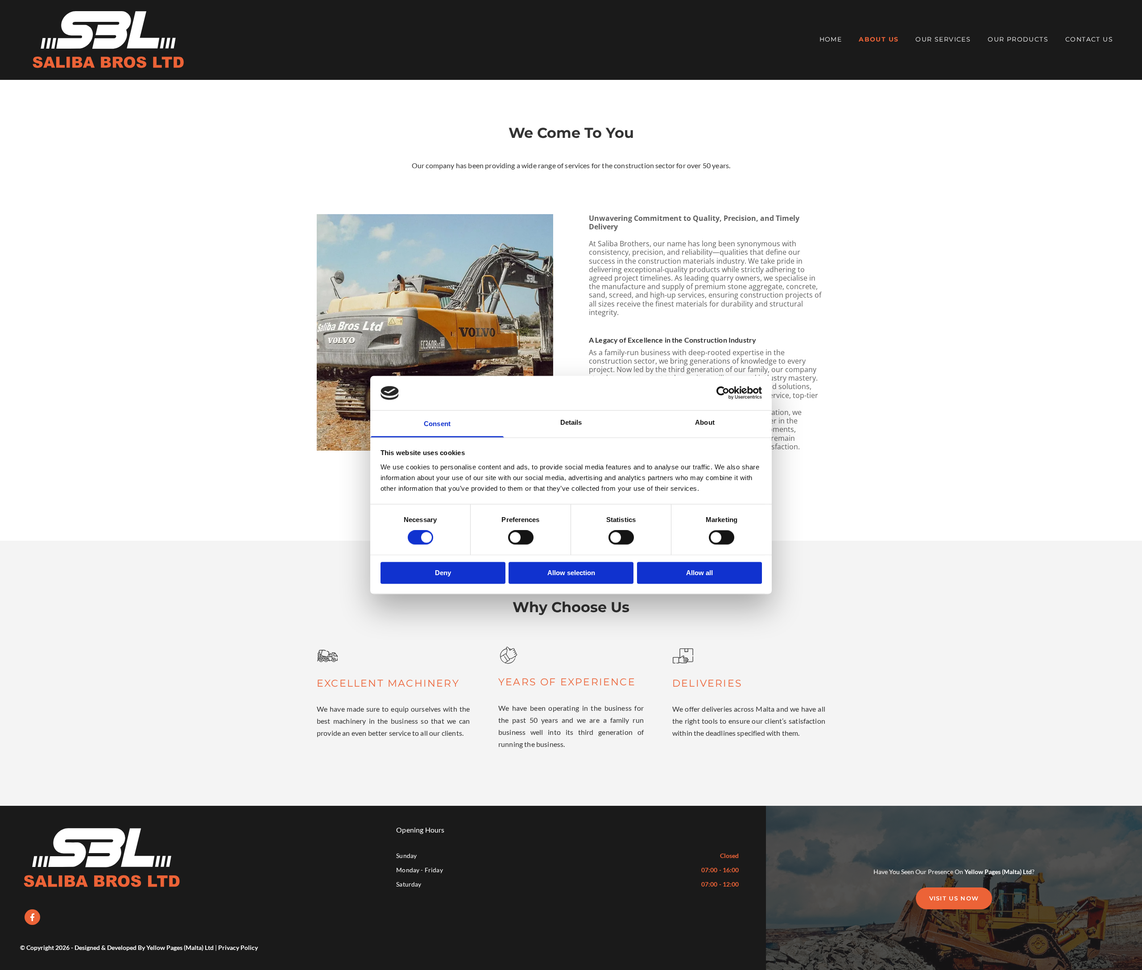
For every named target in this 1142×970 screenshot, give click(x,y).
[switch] (521, 538)
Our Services (943, 39)
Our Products (1018, 39)
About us (878, 39)
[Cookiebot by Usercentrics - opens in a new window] (723, 393)
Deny (443, 572)
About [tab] (705, 422)
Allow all (699, 572)
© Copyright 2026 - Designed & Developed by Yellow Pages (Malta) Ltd (117, 947)
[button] (954, 898)
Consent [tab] (437, 423)
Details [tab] (571, 422)
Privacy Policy (238, 947)
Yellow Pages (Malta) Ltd (998, 871)
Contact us (1089, 39)
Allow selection (571, 572)
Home (830, 39)
